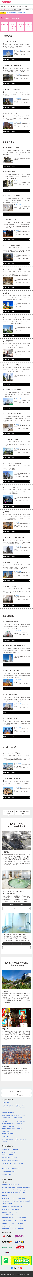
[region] (16, 9)
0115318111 (18, 398)
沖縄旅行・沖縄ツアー (7, 1102)
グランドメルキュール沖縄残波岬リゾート (11, 1168)
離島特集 (17, 1209)
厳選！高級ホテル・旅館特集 (22, 1201)
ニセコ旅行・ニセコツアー (19, 1115)
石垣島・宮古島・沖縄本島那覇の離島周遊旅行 (18, 1187)
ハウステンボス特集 (6, 1203)
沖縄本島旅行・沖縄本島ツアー (9, 1105)
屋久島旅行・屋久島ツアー (23, 1139)
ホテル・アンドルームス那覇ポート (9, 1152)
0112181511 (18, 278)
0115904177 (18, 522)
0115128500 (18, 727)
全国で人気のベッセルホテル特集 (9, 1228)
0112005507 (18, 204)
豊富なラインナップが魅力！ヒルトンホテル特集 (12, 1223)
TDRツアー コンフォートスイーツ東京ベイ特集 (12, 1206)
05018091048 (18, 595)
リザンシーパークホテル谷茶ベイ (9, 1166)
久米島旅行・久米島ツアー (8, 1109)
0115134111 (18, 373)
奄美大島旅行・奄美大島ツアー (9, 1139)
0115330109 (18, 703)
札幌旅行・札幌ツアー (7, 1115)
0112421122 (18, 156)
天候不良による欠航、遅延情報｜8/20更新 (17, 12)
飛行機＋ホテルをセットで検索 (8, 59)
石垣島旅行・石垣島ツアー (8, 1107)
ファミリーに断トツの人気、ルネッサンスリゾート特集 (14, 1220)
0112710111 (18, 50)
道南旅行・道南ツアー (7, 1117)
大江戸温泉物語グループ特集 (8, 1201)
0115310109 (18, 350)
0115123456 (18, 654)
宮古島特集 (4, 1195)
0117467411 (18, 74)
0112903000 (18, 180)
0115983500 (18, 787)
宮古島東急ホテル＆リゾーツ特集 (9, 1212)
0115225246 (18, 630)
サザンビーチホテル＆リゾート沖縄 (9, 1157)
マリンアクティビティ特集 (8, 1209)
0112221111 (18, 122)
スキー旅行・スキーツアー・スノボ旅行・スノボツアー (14, 1121)
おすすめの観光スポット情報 (22, 812)
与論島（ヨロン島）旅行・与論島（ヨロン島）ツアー (14, 1141)
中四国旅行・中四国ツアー (8, 1133)
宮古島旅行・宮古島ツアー (22, 1107)
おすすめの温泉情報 (8, 812)
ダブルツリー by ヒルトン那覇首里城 (10, 1149)
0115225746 (18, 424)
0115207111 (18, 546)
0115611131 (18, 571)
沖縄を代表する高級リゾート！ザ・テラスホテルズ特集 (14, 1217)
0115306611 (18, 472)
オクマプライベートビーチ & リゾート (10, 1160)
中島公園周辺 (20, 25)
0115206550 (18, 679)
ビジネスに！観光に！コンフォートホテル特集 (12, 1226)
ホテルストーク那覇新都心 (8, 1154)
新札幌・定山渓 (28, 25)
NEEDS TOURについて (16, 1091)
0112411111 (18, 302)
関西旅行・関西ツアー (7, 1131)
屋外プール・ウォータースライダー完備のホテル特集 (13, 1198)
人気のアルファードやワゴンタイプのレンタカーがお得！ (14, 1190)
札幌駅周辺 (4, 24)
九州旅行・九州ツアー (7, 1136)
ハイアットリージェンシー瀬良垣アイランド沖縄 (12, 1163)
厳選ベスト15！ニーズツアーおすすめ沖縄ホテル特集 (13, 1192)
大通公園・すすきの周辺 (12, 26)
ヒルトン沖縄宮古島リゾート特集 (9, 1215)
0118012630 (18, 763)
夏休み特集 (4, 1187)
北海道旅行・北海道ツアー (18, 9)
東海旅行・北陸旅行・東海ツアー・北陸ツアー (12, 1128)
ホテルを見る (16, 908)
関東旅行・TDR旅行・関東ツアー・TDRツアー (12, 1126)
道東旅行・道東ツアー (19, 1117)
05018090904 (18, 98)
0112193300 (18, 254)
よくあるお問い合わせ (16, 1095)
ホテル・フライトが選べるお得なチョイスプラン (12, 1184)
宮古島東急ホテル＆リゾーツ (8, 1174)
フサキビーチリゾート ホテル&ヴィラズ (10, 1171)
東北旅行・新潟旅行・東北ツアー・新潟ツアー (12, 1123)
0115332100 (18, 496)
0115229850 (18, 230)
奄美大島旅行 (21, 1228)
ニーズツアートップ (5, 9)
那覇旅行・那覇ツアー (22, 1105)
